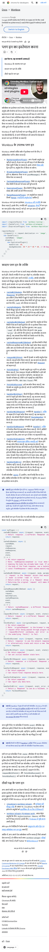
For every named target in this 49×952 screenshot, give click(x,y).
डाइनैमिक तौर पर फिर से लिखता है (31, 809)
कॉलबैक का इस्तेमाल (20, 503)
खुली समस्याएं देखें (7, 891)
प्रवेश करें (43, 3)
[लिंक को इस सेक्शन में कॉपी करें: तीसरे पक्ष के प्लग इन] (26, 783)
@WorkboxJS (32, 841)
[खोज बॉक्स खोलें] (32, 2)
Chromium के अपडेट (9, 900)
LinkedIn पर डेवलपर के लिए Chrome (13, 928)
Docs (4, 9)
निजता (8, 941)
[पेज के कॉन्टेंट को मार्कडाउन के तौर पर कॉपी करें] (12, 52)
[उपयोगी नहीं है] (29, 42)
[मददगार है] (25, 42)
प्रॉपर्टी (34, 206)
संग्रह (3, 908)
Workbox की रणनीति (33, 202)
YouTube (5, 925)
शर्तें (3, 941)
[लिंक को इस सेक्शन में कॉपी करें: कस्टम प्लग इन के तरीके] (30, 265)
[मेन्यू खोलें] (3, 2)
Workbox (15, 9)
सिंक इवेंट (40, 165)
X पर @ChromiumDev (9, 921)
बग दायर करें (5, 887)
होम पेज (4, 37)
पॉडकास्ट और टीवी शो (8, 911)
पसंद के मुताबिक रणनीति (22, 709)
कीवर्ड (43, 838)
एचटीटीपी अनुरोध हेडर (21, 198)
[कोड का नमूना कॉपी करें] (45, 219)
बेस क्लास (12, 717)
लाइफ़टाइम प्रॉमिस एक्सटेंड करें (27, 442)
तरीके (40, 412)
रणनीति (30, 278)
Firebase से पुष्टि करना (37, 819)
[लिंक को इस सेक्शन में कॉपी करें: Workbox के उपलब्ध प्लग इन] (36, 145)
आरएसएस (5, 932)
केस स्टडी (5, 904)
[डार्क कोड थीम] (42, 219)
